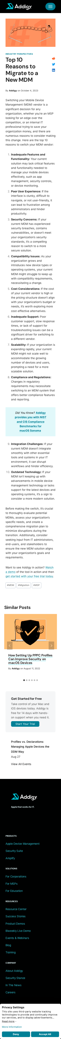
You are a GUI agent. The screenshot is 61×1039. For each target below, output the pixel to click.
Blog (8, 945)
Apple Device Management (22, 843)
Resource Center (16, 909)
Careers (10, 992)
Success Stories (16, 916)
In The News (13, 985)
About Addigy (14, 970)
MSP (36, 585)
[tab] (24, 680)
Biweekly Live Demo (18, 930)
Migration (23, 585)
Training (10, 952)
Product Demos (15, 923)
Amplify (10, 858)
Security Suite (14, 851)
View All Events (21, 764)
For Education (14, 890)
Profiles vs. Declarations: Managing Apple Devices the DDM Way (30, 746)
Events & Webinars (17, 938)
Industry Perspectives (19, 54)
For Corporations (16, 876)
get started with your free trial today (29, 576)
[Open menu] (50, 6)
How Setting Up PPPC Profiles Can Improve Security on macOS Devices (30, 659)
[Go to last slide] (10, 646)
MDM (10, 585)
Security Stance (15, 978)
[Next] (51, 646)
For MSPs (11, 883)
